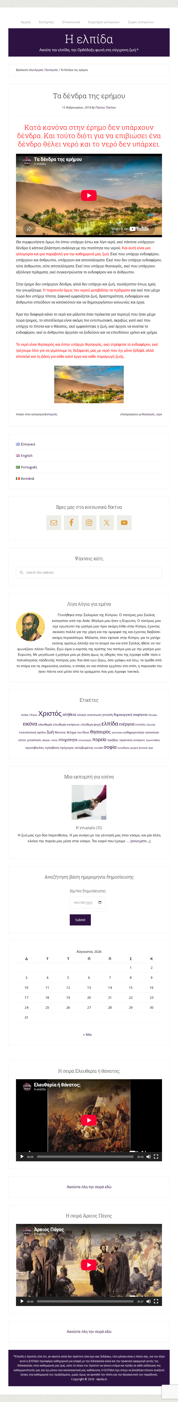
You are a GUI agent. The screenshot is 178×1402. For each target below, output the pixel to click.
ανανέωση (94, 715)
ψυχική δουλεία (138, 747)
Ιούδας (25, 715)
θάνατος (60, 732)
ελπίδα (110, 723)
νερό (159, 414)
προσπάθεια (153, 740)
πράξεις (112, 740)
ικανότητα (117, 732)
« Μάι (87, 1035)
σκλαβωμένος (84, 747)
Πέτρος (33, 715)
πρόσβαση (52, 747)
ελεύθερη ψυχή (91, 724)
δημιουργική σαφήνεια (131, 715)
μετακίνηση (34, 740)
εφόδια (41, 732)
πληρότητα (67, 740)
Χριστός (50, 713)
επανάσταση (27, 732)
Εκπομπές (51, 414)
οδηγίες (46, 740)
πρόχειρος (67, 747)
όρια (150, 747)
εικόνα (30, 724)
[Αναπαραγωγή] (22, 1156)
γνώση (107, 715)
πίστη (54, 740)
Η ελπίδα (89, 38)
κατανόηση (152, 732)
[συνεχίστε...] (140, 841)
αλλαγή (81, 715)
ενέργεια (126, 724)
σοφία (110, 747)
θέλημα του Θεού (78, 732)
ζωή (50, 732)
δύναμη (153, 715)
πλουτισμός (84, 740)
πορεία (99, 739)
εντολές (140, 724)
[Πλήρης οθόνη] (156, 1156)
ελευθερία (45, 724)
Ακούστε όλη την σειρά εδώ (89, 1187)
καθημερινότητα (133, 732)
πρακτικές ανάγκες (132, 740)
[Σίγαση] (148, 1156)
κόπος (22, 740)
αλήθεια (69, 714)
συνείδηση (123, 747)
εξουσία (150, 724)
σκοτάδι (98, 747)
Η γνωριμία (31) (89, 827)
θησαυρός (148, 414)
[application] (89, 1120)
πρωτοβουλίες (34, 747)
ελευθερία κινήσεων (66, 724)
